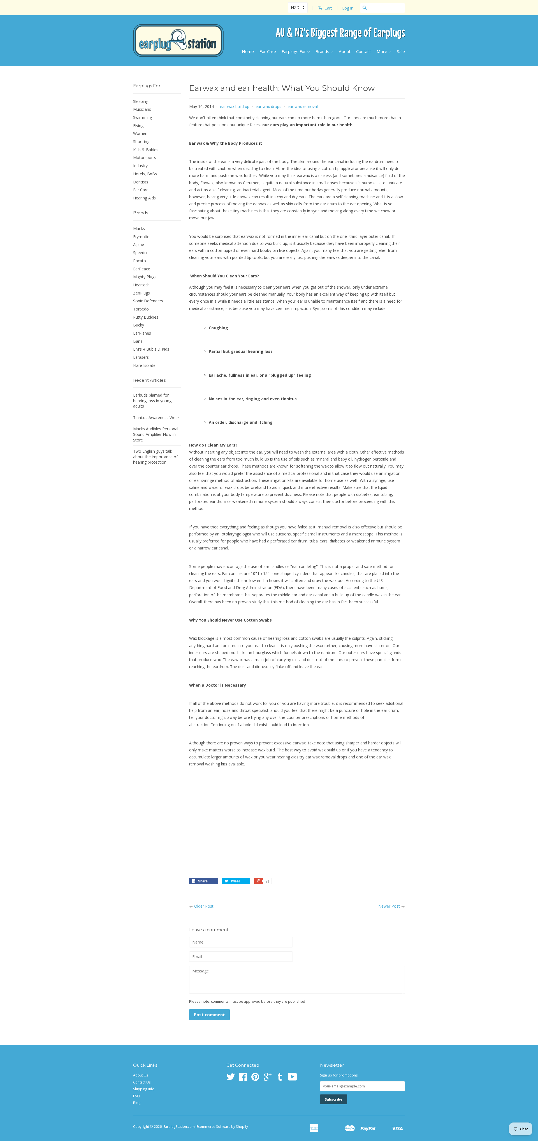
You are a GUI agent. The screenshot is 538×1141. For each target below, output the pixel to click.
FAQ (136, 1096)
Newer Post (389, 906)
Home (248, 51)
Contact (363, 51)
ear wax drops (268, 106)
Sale (401, 51)
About (345, 51)
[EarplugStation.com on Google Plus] (267, 1078)
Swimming (142, 117)
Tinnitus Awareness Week (156, 417)
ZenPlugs (141, 293)
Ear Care (267, 51)
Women (140, 133)
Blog (137, 1102)
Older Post (204, 906)
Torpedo (141, 309)
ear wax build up (234, 106)
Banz (137, 341)
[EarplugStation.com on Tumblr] (280, 1078)
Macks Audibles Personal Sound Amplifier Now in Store (155, 434)
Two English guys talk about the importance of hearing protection (155, 456)
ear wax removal (302, 106)
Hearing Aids (144, 198)
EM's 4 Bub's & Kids (151, 349)
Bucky (138, 325)
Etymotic (141, 236)
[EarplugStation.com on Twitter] (230, 1078)
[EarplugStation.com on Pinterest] (255, 1078)
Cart (327, 8)
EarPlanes (142, 333)
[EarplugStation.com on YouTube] (292, 1078)
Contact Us (142, 1082)
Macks (139, 228)
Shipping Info (143, 1089)
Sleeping (140, 101)
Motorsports (144, 157)
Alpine (138, 244)
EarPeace (141, 269)
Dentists (140, 182)
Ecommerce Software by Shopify (222, 1126)
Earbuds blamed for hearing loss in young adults (152, 400)
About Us (140, 1075)
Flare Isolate (144, 365)
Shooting (141, 141)
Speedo (140, 252)
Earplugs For (294, 51)
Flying (138, 125)
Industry (140, 165)
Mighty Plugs (144, 276)
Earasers (141, 357)
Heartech (141, 284)
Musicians (142, 109)
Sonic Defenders (148, 300)
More (382, 51)
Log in (347, 8)
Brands (323, 51)
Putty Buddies (145, 317)
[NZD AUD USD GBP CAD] (298, 7)
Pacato (139, 260)
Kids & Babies (145, 149)
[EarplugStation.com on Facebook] (243, 1078)
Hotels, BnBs (145, 173)
